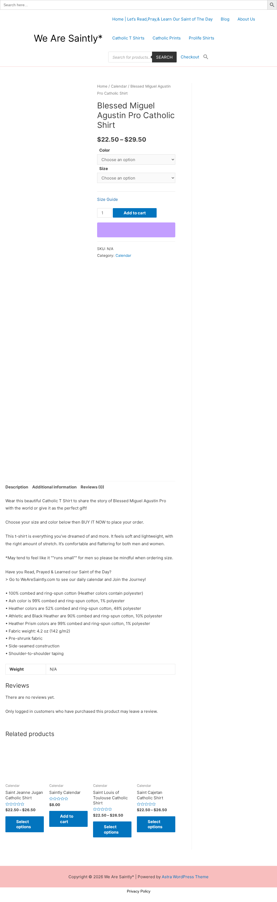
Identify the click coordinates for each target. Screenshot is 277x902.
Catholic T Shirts (128, 38)
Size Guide (107, 199)
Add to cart (135, 212)
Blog (225, 19)
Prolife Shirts (201, 38)
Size (103, 168)
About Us (246, 19)
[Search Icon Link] (206, 57)
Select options (23, 824)
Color (104, 150)
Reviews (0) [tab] (92, 487)
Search (164, 57)
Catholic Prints (167, 38)
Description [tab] (16, 487)
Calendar (119, 86)
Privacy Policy (138, 891)
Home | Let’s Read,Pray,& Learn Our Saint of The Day (162, 19)
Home (102, 86)
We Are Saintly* (68, 38)
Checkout (190, 56)
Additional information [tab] (54, 487)
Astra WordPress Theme (185, 876)
